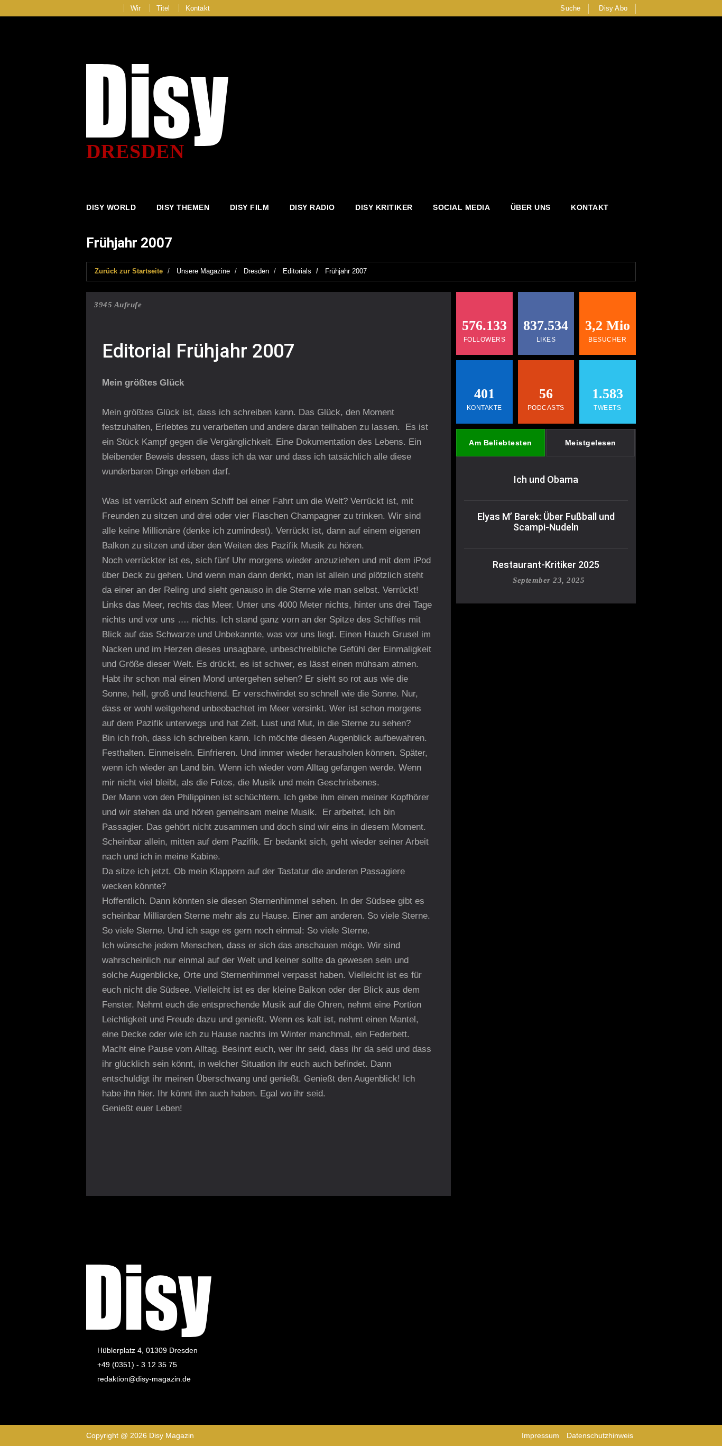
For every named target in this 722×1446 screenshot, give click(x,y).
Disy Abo (613, 8)
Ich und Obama (546, 479)
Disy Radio (312, 207)
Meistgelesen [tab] (590, 442)
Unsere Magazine (203, 271)
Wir (136, 8)
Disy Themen (183, 207)
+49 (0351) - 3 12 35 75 (137, 1364)
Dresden (256, 271)
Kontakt (198, 8)
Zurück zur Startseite (129, 271)
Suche (570, 8)
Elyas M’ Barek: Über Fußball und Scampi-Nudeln (546, 522)
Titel (163, 8)
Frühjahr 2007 (346, 271)
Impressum (540, 1435)
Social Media (461, 207)
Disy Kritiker (384, 207)
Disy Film (250, 207)
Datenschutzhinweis (600, 1435)
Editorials (297, 271)
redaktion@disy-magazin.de (144, 1379)
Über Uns (531, 207)
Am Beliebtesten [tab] (500, 442)
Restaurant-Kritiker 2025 (546, 564)
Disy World (111, 207)
